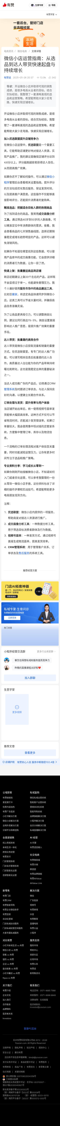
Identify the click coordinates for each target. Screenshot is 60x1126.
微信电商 (22, 51)
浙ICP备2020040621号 (13, 1085)
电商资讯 (8, 51)
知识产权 (31, 1047)
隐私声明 (19, 1047)
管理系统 (9, 389)
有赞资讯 (31, 1067)
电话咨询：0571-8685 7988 (43, 990)
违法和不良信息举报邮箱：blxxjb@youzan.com (26, 1057)
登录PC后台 (30, 1028)
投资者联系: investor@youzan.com (40, 1005)
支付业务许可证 (10, 1062)
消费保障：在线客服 (39, 1000)
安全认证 (7, 1052)
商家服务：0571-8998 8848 (43, 995)
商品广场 (19, 1067)
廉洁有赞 (19, 1052)
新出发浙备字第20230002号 (16, 1089)
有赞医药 (43, 1062)
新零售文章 (44, 1067)
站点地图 (7, 1071)
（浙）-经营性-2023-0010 (36, 1095)
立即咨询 (12, 618)
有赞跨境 (7, 1067)
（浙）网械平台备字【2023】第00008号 (21, 1092)
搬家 (14, 294)
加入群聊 (30, 677)
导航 (54, 5)
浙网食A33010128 (11, 1095)
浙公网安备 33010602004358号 (21, 1076)
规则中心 (43, 1047)
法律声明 (7, 1047)
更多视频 (17, 712)
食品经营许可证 (28, 1062)
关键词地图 (20, 1071)
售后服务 (24, 553)
